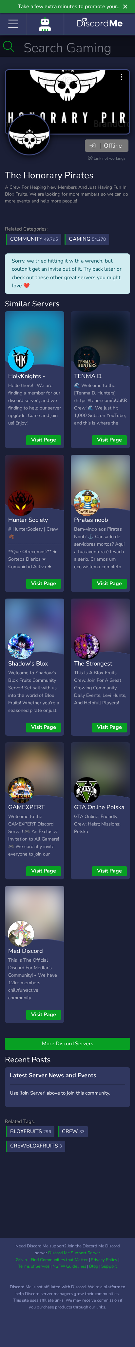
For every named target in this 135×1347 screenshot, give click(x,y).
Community (34, 239)
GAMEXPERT (26, 807)
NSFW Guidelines (69, 1266)
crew (73, 1131)
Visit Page (43, 439)
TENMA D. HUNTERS (88, 381)
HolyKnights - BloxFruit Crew (28, 381)
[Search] (8, 46)
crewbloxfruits (36, 1145)
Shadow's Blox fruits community (30, 668)
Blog (93, 1266)
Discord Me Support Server (74, 1253)
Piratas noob (91, 520)
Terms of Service (33, 1266)
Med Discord (25, 951)
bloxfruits (30, 1131)
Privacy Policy (104, 1260)
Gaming (87, 239)
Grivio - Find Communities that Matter (52, 1260)
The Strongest (93, 663)
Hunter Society (28, 520)
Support (109, 1266)
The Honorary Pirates (49, 175)
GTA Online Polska (99, 807)
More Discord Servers (67, 1043)
